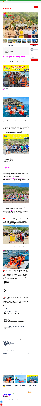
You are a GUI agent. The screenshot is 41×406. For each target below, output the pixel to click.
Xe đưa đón (5, 313)
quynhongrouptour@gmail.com (9, 0)
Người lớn (32, 50)
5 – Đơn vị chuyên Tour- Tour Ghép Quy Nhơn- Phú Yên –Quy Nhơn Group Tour (13, 53)
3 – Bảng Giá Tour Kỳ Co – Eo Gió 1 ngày (8, 51)
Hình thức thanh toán (17, 399)
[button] (36, 36)
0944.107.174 (30, 392)
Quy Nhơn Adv (19, 404)
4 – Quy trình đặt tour (6, 52)
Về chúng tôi (4, 399)
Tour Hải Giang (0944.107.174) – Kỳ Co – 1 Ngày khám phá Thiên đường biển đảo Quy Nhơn (32, 385)
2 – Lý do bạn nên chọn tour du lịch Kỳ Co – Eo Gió (9, 50)
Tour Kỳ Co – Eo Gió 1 (5, 61)
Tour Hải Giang (5, 162)
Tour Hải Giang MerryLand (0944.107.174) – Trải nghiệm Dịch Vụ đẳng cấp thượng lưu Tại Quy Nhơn (8, 385)
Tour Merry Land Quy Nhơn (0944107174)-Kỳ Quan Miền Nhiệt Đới (20, 385)
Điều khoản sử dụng (11, 399)
